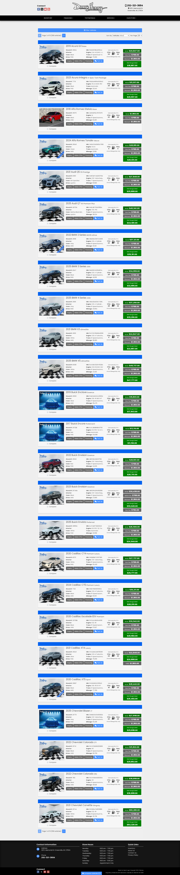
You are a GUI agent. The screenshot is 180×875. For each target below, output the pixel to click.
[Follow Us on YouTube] (45, 9)
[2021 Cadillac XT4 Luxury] (51, 656)
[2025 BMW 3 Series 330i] (51, 275)
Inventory (131, 848)
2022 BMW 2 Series (81, 234)
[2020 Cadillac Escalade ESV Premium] (51, 625)
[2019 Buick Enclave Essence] (51, 400)
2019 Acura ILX (76, 46)
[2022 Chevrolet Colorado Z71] (51, 751)
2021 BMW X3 (77, 329)
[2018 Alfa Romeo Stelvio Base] (51, 117)
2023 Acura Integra (86, 77)
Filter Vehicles (90, 30)
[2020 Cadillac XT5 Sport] (51, 688)
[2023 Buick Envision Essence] (51, 495)
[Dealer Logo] (90, 8)
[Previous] (39, 35)
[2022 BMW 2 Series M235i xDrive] (51, 243)
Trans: (88, 55)
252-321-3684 (135, 5)
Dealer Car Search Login (124, 870)
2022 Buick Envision (80, 455)
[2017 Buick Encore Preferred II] (51, 432)
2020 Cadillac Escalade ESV (85, 616)
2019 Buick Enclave (80, 392)
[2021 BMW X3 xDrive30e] (51, 338)
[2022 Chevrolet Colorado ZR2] (51, 782)
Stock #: (69, 50)
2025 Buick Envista (80, 522)
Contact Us (132, 853)
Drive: (68, 57)
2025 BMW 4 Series (78, 297)
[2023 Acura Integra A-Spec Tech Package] (51, 86)
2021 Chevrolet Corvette (83, 805)
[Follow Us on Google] (48, 9)
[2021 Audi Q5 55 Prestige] (51, 180)
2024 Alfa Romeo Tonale (82, 140)
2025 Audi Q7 (80, 203)
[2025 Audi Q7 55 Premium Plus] (51, 212)
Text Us (99, 61)
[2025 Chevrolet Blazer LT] (51, 719)
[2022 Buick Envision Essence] (51, 463)
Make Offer (78, 61)
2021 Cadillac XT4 (78, 647)
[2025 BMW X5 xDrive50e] (51, 369)
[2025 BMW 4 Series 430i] (51, 306)
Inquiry (69, 61)
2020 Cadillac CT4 (83, 553)
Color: (68, 55)
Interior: (69, 52)
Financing (88, 61)
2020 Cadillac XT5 (78, 679)
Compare (52, 66)
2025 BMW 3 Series (78, 266)
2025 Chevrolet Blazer (79, 710)
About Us (131, 851)
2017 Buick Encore (80, 423)
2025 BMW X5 (77, 360)
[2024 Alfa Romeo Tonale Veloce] (51, 149)
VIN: (87, 50)
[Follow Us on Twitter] (42, 9)
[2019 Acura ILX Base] (51, 54)
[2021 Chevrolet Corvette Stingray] (51, 813)
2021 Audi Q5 (78, 171)
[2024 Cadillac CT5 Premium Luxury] (51, 593)
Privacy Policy (133, 855)
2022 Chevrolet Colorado (81, 742)
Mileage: (89, 57)
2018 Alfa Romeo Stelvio (81, 109)
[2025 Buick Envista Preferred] (51, 530)
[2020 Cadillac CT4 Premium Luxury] (51, 562)
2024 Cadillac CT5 (83, 584)
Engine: (88, 52)
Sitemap (141, 870)
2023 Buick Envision (80, 486)
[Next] (64, 35)
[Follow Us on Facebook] (38, 9)
